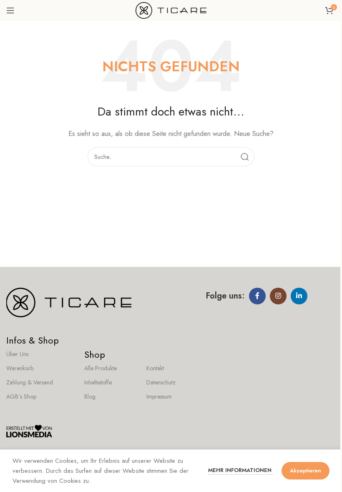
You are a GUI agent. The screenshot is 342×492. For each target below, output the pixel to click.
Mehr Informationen (240, 470)
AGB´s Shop (21, 396)
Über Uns (17, 354)
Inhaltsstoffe (98, 382)
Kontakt (155, 368)
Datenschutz (161, 382)
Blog (90, 396)
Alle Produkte (100, 368)
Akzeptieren (305, 470)
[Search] (244, 156)
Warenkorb (19, 368)
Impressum (159, 396)
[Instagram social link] (278, 296)
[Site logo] (171, 9)
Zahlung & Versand (29, 382)
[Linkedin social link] (299, 296)
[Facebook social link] (257, 296)
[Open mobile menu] (10, 10)
